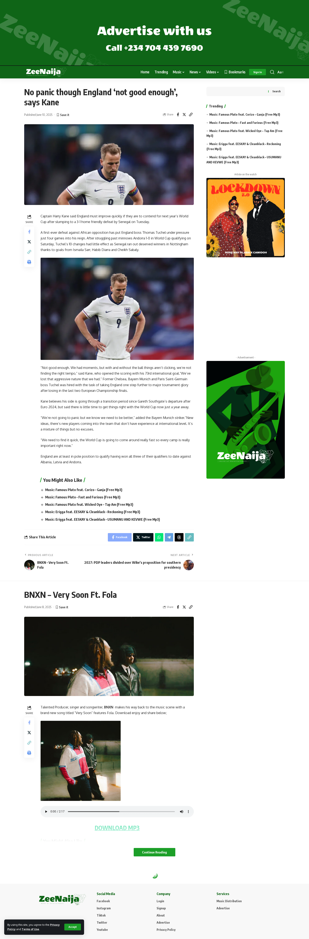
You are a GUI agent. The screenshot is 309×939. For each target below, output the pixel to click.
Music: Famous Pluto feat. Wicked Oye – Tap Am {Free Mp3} (89, 504)
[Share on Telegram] (169, 537)
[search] (272, 72)
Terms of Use (30, 929)
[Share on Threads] (179, 537)
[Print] (29, 262)
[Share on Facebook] (178, 114)
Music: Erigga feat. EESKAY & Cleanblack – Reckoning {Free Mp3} (92, 512)
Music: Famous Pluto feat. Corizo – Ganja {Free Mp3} (83, 490)
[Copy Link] (191, 114)
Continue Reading (154, 852)
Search (276, 91)
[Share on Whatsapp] (159, 537)
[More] (191, 891)
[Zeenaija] (46, 72)
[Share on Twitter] (184, 114)
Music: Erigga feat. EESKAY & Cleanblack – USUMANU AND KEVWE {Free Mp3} (102, 519)
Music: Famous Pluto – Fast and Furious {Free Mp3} (82, 497)
